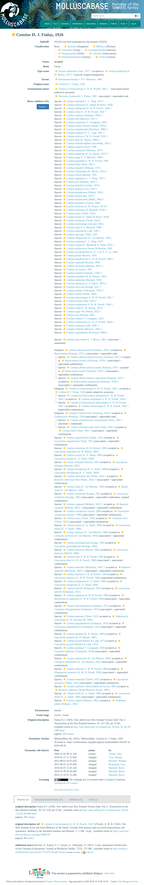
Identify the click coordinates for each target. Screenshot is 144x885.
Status (45, 61)
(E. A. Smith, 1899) (84, 455)
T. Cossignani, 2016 (84, 318)
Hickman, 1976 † (89, 350)
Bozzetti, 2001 (80, 315)
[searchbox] (112, 15)
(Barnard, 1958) (84, 280)
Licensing (44, 779)
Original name (41, 84)
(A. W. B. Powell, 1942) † (90, 322)
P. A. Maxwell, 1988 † (85, 157)
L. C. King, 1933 (84, 241)
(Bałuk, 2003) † (85, 199)
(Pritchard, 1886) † (87, 129)
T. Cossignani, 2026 (86, 122)
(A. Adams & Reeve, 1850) (89, 105)
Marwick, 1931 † (81, 119)
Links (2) (93, 799)
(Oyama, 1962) (83, 203)
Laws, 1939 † (81, 189)
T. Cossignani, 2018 (85, 648)
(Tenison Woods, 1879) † (86, 126)
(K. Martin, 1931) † (86, 171)
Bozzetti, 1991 (81, 175)
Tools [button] (123, 24)
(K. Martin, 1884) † (83, 140)
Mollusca (100, 46)
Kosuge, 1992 (83, 493)
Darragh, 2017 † (83, 287)
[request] (89, 852)
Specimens (91, 24)
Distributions (77, 24)
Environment (42, 710)
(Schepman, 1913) (84, 588)
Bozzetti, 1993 (81, 255)
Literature (65, 24)
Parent (45, 79)
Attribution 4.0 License (65, 783)
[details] (70, 734)
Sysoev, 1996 (81, 147)
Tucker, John (115, 754)
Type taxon (43, 71)
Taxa (55, 24)
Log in (133, 24)
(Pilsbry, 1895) (84, 192)
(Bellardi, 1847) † (82, 182)
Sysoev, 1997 (79, 269)
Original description (38, 720)
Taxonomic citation (39, 738)
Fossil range (42, 715)
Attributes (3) (75, 799)
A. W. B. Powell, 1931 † (87, 136)
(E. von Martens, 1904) (87, 532)
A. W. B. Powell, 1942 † (83, 89)
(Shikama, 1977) (84, 150)
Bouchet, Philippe (117, 761)
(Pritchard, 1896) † (87, 332)
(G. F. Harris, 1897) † (86, 283)
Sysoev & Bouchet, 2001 (89, 248)
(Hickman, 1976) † (86, 360)
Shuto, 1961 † (80, 164)
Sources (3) (23, 799)
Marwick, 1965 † (84, 329)
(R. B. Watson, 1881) (86, 276)
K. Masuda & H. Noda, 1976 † (90, 245)
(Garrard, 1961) (85, 224)
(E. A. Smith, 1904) (86, 581)
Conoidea (97, 53)
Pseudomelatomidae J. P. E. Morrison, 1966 (80, 79)
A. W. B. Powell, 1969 (87, 161)
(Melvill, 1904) (83, 549)
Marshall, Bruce (117, 768)
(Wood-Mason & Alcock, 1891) (91, 686)
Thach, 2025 (81, 234)
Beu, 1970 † (80, 196)
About (47, 24)
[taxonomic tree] (61, 789)
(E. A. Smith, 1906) (84, 693)
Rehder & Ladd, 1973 (85, 641)
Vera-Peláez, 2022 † (88, 143)
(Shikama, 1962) (82, 700)
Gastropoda (67, 50)
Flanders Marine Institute (56, 881)
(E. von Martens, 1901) (88, 238)
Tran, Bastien (115, 757)
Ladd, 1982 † (83, 231)
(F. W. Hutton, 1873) (84, 308)
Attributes (103, 24)
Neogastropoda (68, 53)
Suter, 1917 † (75, 71)
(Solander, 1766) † (84, 273)
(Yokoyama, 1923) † (85, 290)
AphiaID (44, 41)
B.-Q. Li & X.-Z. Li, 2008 (91, 252)
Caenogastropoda (96, 50)
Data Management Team (128, 881)
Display (42, 106)
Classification (42, 46)
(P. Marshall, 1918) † (86, 210)
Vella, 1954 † (81, 301)
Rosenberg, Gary (117, 764)
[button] (13, 34)
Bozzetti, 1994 (83, 262)
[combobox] (112, 16)
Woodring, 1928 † (89, 413)
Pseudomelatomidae (71, 57)
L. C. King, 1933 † (85, 101)
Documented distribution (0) (49, 799)
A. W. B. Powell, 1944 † (89, 108)
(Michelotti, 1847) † (85, 567)
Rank (46, 66)
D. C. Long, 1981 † (85, 133)
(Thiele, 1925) (81, 213)
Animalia (72, 46)
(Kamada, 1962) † (84, 115)
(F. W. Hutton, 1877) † (87, 154)
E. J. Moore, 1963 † (87, 339)
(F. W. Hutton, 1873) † (87, 206)
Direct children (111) (38, 101)
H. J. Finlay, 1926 (71, 84)
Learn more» (109, 873)
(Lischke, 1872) (83, 185)
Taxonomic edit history (37, 750)
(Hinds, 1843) (81, 294)
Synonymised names (38, 89)
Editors (114, 24)
